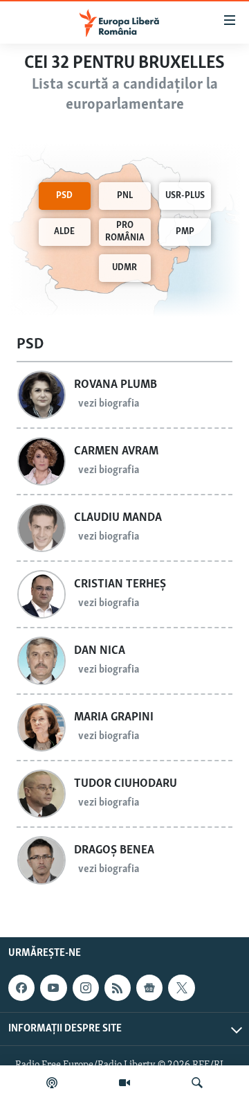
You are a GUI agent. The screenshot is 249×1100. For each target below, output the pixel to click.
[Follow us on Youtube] (53, 988)
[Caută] (197, 1082)
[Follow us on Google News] (149, 988)
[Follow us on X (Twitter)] (181, 988)
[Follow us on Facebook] (21, 988)
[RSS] (117, 988)
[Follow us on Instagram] (86, 988)
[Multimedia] (124, 1082)
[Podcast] (52, 1082)
